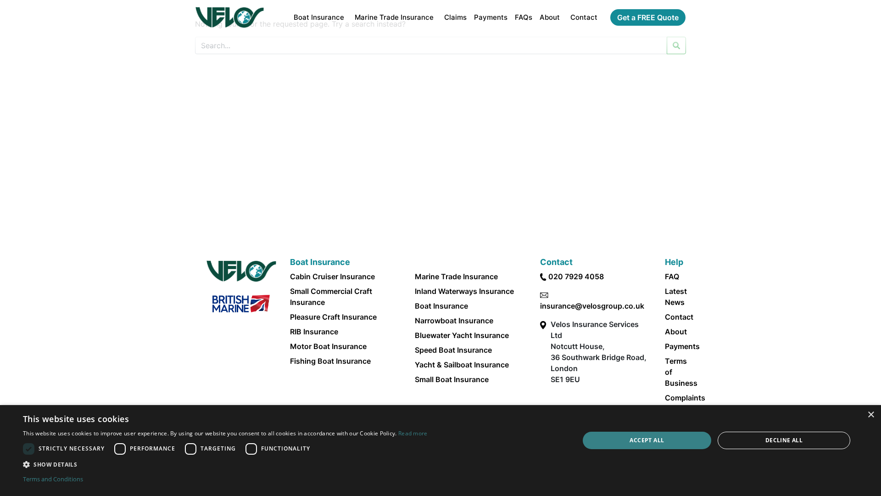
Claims (455, 17)
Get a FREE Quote (648, 17)
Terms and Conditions (53, 479)
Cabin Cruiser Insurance (332, 276)
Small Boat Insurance (452, 379)
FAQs (523, 17)
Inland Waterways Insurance (464, 291)
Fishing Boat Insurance (330, 361)
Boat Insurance (319, 17)
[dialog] (440, 450)
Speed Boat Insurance (453, 350)
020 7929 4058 (576, 276)
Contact (583, 17)
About (550, 17)
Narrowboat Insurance (454, 320)
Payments (490, 17)
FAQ (672, 276)
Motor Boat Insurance (328, 346)
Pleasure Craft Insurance (333, 316)
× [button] (870, 414)
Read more (413, 433)
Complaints (685, 397)
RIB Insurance (314, 331)
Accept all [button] (647, 440)
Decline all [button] (784, 440)
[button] (225, 464)
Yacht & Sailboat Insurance (462, 364)
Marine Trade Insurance (394, 17)
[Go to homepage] (229, 17)
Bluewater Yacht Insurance (462, 335)
